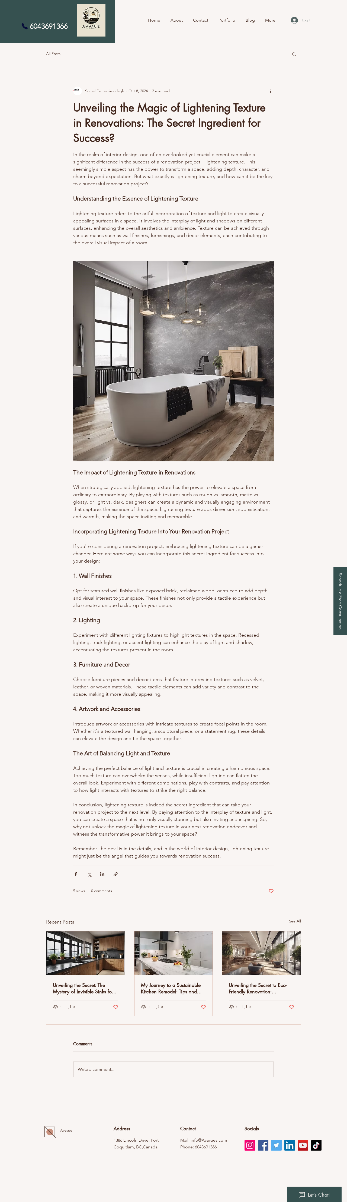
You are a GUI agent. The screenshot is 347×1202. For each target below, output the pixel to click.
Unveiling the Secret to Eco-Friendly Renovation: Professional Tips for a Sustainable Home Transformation (258, 988)
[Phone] (24, 26)
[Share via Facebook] (75, 874)
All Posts (53, 53)
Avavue (66, 1130)
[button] (340, 601)
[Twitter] (276, 1145)
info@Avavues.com (209, 1140)
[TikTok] (316, 1145)
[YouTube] (303, 1145)
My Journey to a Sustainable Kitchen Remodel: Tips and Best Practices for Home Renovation (171, 988)
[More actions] (270, 91)
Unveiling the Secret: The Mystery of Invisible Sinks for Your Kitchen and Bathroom (83, 988)
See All (295, 921)
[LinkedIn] (289, 1145)
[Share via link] (115, 874)
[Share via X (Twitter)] (89, 874)
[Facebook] (263, 1145)
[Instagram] (250, 1145)
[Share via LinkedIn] (102, 874)
